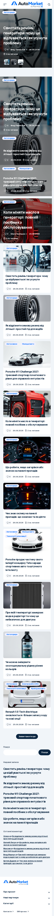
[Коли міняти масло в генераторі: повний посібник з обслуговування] (27, 220)
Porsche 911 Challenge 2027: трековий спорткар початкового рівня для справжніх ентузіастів (25, 797)
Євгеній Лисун (9, 842)
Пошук (6, 747)
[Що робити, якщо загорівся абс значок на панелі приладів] (27, 450)
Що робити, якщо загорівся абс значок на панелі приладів (24, 820)
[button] (5, 4)
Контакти (7, 911)
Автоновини (9, 168)
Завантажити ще (27, 736)
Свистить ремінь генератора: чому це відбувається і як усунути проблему (26, 772)
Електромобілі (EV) (30, 684)
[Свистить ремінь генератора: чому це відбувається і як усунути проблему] (27, 106)
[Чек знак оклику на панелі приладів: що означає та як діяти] (27, 496)
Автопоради (9, 12)
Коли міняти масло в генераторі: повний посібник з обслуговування (26, 810)
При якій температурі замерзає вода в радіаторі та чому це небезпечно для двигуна (26, 855)
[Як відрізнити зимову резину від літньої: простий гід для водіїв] (27, 38)
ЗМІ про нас (22, 911)
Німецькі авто (25, 168)
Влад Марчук (9, 854)
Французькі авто (38, 688)
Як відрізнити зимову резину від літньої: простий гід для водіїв (23, 785)
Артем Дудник (9, 861)
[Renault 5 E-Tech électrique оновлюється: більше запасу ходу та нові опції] (27, 694)
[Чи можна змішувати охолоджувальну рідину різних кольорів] (27, 645)
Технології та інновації (16, 536)
